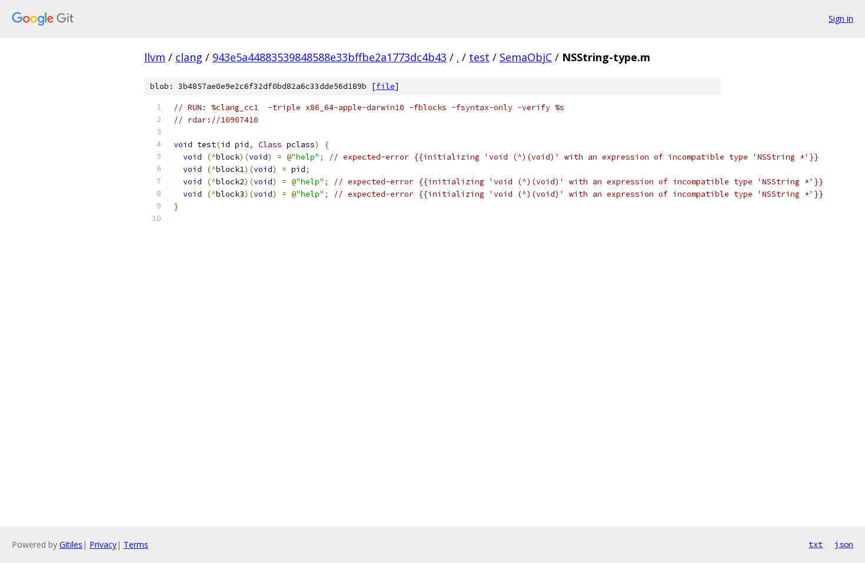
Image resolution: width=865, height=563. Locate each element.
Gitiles (70, 544)
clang (188, 57)
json (843, 544)
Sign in (841, 18)
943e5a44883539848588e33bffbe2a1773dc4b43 (329, 57)
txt (816, 544)
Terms (136, 544)
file (385, 86)
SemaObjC (526, 57)
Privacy (103, 544)
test (479, 57)
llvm (154, 57)
